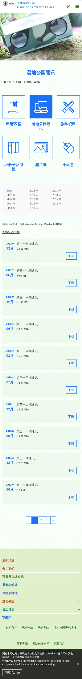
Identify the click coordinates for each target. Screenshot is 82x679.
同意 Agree (12, 672)
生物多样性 (10, 593)
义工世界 (8, 609)
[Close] (78, 663)
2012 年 (56, 203)
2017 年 (11, 199)
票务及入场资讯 (13, 576)
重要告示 (22, 643)
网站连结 (27, 627)
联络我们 (60, 643)
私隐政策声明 (41, 643)
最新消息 (8, 560)
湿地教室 (8, 601)
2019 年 (34, 195)
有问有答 (11, 627)
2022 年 (34, 190)
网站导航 (43, 627)
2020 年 (11, 195)
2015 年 (56, 199)
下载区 (19, 82)
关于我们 (8, 568)
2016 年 (34, 199)
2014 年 (11, 203)
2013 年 (34, 203)
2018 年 (56, 195)
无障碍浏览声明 (11, 232)
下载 (72, 257)
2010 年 (34, 208)
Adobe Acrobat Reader (39, 224)
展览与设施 (10, 584)
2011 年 (11, 208)
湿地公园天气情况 (65, 627)
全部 (9, 190)
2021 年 (56, 190)
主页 (8, 82)
